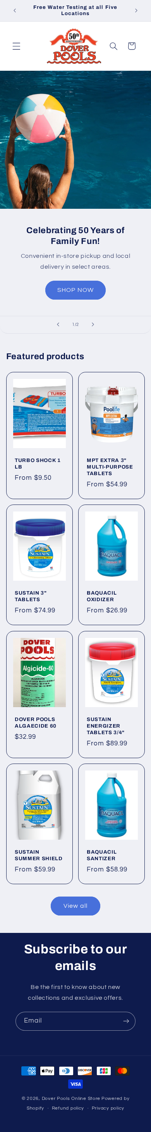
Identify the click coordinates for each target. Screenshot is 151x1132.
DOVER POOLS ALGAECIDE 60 (36, 722)
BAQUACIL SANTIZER (102, 855)
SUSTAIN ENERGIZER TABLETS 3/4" (106, 725)
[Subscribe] (126, 1021)
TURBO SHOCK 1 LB (38, 463)
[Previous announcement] (14, 10)
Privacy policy (108, 1108)
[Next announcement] (136, 10)
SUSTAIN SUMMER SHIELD (39, 855)
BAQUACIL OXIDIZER (102, 596)
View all (75, 906)
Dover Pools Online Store (71, 1098)
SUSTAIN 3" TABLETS (31, 596)
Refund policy (68, 1108)
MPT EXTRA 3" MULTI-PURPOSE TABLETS (110, 466)
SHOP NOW (75, 290)
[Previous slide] (58, 324)
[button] (16, 46)
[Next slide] (92, 324)
